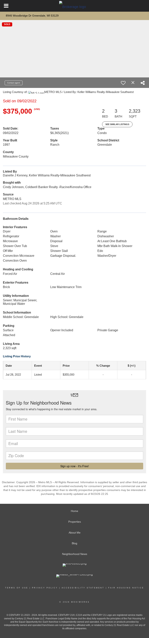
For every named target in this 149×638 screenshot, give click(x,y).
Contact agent (13, 83)
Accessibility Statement (83, 588)
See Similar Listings (117, 124)
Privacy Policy (45, 588)
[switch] (123, 83)
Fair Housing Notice (126, 588)
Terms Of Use (16, 588)
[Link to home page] (74, 6)
